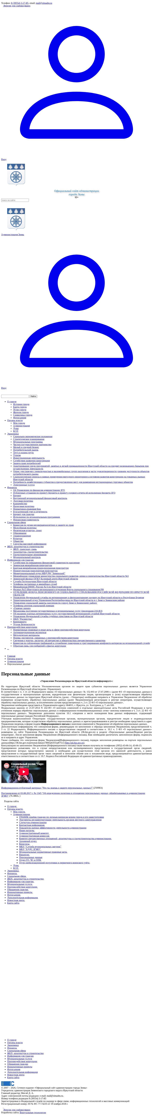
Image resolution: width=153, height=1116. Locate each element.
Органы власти (15, 420)
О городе (11, 401)
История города (21, 404)
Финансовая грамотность (26, 519)
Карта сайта (13, 1077)
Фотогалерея (19, 417)
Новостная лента (15, 1074)
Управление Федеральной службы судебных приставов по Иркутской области (53, 616)
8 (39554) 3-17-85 (19, 3)
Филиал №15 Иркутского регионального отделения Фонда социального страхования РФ (58, 589)
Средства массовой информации (29, 544)
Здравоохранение (22, 536)
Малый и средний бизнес (26, 447)
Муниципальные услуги (19, 1058)
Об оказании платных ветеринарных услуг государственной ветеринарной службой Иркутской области (66, 613)
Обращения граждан (17, 1064)
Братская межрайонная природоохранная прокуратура (41, 568)
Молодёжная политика (24, 527)
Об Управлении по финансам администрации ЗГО (39, 490)
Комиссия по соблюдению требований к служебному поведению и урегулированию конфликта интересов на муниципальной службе (81, 643)
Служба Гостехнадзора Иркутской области (35, 581)
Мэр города (19, 423)
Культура (17, 538)
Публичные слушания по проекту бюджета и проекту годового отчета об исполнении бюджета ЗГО (64, 493)
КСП (15, 431)
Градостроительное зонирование (29, 554)
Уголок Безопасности (24, 624)
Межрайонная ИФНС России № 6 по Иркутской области (42, 587)
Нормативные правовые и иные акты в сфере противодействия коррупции (51, 629)
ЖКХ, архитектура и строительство (25, 546)
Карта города (20, 407)
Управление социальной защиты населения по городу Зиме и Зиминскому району (55, 603)
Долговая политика (23, 501)
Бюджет (17, 495)
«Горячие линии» (22, 608)
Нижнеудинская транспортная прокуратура (35, 570)
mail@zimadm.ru (44, 3)
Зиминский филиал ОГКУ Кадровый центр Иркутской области (45, 578)
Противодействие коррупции (22, 627)
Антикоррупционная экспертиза (29, 632)
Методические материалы (26, 635)
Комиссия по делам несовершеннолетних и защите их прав (43, 525)
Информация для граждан (20, 560)
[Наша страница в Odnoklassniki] (2, 1107)
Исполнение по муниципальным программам (36, 517)
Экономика (13, 434)
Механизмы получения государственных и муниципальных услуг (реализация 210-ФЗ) (57, 611)
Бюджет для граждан (23, 514)
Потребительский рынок (25, 450)
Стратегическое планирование (28, 439)
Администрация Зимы (12, 234)
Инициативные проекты (19, 1066)
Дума (16, 428)
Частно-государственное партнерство (32, 444)
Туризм (17, 455)
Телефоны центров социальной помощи (33, 605)
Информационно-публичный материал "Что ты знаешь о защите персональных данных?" (47, 788)
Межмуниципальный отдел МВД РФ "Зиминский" (39, 573)
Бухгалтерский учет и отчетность (30, 511)
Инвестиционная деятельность (29, 458)
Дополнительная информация (22, 1072)
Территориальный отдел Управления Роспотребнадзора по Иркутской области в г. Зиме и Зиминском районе (69, 600)
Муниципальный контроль (27, 557)
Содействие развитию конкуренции (31, 460)
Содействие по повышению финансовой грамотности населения (46, 562)
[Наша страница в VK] (4, 1107)
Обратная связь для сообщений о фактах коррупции (39, 646)
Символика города (22, 415)
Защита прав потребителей (27, 463)
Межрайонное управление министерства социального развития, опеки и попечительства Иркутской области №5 (71, 576)
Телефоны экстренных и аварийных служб (35, 584)
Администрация (21, 425)
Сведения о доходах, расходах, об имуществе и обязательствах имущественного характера (59, 640)
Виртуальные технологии (33, 1112)
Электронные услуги (24, 485)
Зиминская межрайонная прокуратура (32, 565)
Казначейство (20, 503)
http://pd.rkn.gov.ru (74, 743)
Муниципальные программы (28, 442)
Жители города (21, 412)
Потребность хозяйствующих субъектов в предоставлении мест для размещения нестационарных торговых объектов (73, 482)
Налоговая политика (23, 506)
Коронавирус (20, 621)
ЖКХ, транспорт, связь (25, 549)
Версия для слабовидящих (16, 5)
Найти (33, 396)
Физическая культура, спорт (27, 530)
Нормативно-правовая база (27, 509)
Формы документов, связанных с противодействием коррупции (46, 638)
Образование (19, 533)
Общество (18, 541)
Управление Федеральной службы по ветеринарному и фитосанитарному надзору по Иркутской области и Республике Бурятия (78, 597)
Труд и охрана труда (23, 452)
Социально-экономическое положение (32, 436)
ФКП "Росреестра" (22, 619)
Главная (11, 656)
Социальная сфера (16, 522)
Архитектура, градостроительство (30, 552)
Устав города (19, 409)
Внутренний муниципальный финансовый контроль (40, 498)
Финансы (12, 487)
